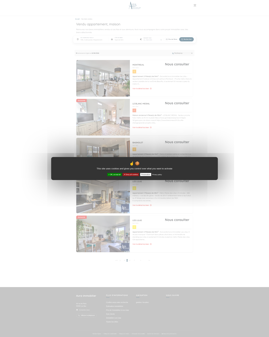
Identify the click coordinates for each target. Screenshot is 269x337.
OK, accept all (115, 174)
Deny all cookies (131, 174)
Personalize (145, 174)
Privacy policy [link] (157, 174)
